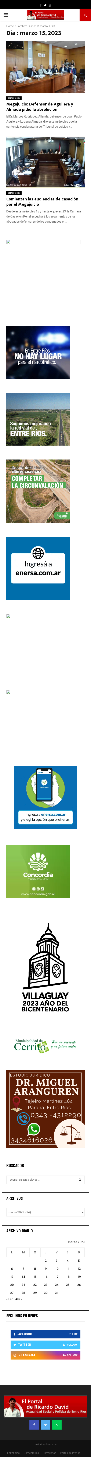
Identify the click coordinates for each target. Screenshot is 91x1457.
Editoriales (13, 1453)
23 (45, 1285)
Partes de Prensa (70, 1453)
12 (79, 1268)
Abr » (18, 1299)
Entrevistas (49, 1453)
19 (79, 1277)
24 (56, 1285)
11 (67, 1268)
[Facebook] (34, 1425)
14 (23, 1277)
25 (67, 1285)
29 (35, 1293)
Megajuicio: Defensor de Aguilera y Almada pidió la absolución (39, 107)
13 (12, 1277)
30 (45, 1293)
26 (79, 1285)
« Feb (9, 1299)
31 (56, 1293)
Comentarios (14, 98)
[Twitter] (45, 1425)
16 (45, 1277)
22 (35, 1285)
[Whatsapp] (57, 1425)
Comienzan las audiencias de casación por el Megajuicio (42, 202)
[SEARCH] (80, 1180)
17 (56, 1277)
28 (23, 1293)
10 (56, 1268)
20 (12, 1285)
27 (12, 1293)
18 (67, 1277)
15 (35, 1277)
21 (23, 1285)
